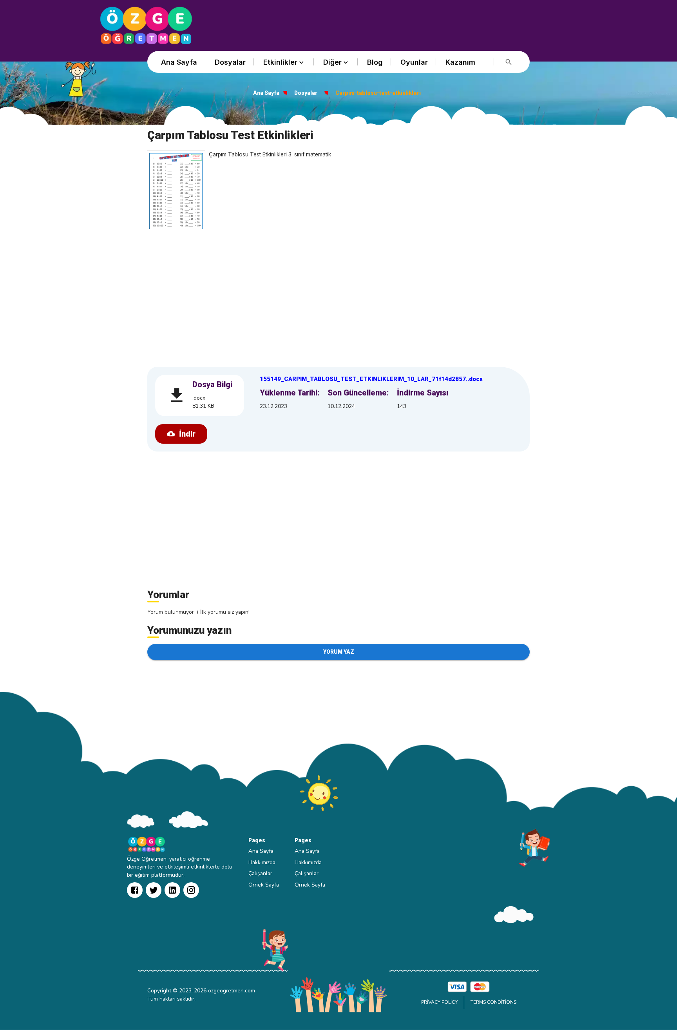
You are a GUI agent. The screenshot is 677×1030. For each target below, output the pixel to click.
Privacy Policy (439, 1002)
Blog (375, 62)
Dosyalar (230, 62)
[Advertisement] (338, 295)
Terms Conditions (493, 1002)
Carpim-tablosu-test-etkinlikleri (378, 93)
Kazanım (460, 62)
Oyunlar (414, 62)
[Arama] (508, 62)
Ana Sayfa (179, 62)
